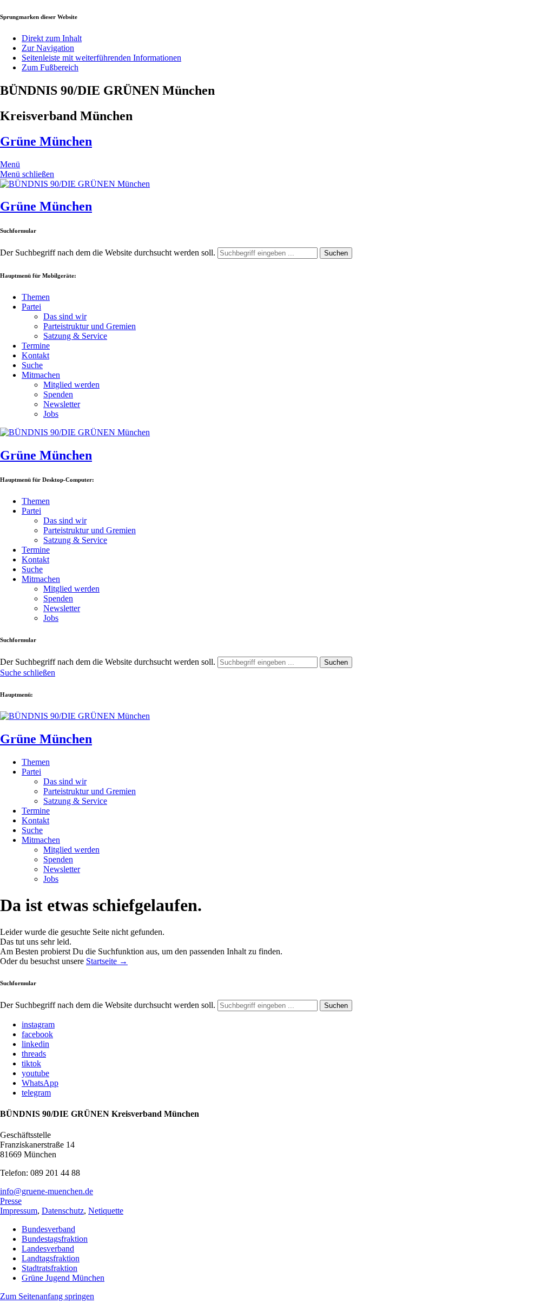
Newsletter (61, 404)
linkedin (35, 1044)
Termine (36, 345)
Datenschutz (63, 1210)
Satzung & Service (75, 335)
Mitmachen (41, 374)
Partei (31, 306)
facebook (37, 1034)
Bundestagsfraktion (55, 1238)
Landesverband (48, 1248)
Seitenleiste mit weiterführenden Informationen (101, 57)
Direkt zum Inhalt (52, 38)
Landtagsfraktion (51, 1258)
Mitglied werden (71, 384)
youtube (35, 1073)
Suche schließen (27, 672)
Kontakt (35, 355)
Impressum (18, 1210)
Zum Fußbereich (50, 67)
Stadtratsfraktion (49, 1268)
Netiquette (105, 1210)
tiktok (31, 1063)
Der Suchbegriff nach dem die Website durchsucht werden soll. (107, 252)
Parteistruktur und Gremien (89, 326)
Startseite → (107, 961)
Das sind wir (65, 316)
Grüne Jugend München (63, 1277)
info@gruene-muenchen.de (46, 1191)
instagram (38, 1024)
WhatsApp (40, 1083)
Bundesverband (48, 1229)
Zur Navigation (48, 48)
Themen (36, 297)
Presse (11, 1201)
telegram (36, 1092)
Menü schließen (27, 174)
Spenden (58, 394)
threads (34, 1053)
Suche (32, 365)
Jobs (50, 413)
